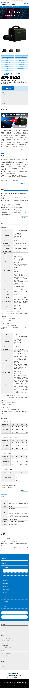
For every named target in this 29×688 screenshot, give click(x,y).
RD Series (5, 583)
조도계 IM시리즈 (5, 645)
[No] (27, 683)
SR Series (5, 574)
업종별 (4, 597)
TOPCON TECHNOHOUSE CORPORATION (8, 3)
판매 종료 (3, 658)
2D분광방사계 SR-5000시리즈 (7, 643)
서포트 (2, 650)
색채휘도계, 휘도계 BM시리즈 (7, 640)
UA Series (5, 577)
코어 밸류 (3, 630)
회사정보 (3, 624)
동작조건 (5, 101)
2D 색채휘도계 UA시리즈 (6, 641)
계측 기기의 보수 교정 (6, 653)
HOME (2, 6)
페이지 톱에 (25, 149)
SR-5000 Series (7, 570)
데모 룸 (4, 606)
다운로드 (14, 617)
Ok (14, 685)
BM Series (5, 580)
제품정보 (3, 635)
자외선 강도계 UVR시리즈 (6, 647)
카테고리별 (5, 567)
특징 (4, 94)
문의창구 (3, 664)
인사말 (3, 628)
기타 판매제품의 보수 (6, 655)
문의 (14, 612)
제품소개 (5, 92)
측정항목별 (5, 601)
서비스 (2, 661)
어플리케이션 (6, 592)
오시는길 (3, 632)
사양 (4, 99)
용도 (4, 97)
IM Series (5, 586)
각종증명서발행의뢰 (5, 656)
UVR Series (6, 589)
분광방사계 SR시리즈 (6, 638)
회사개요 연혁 (4, 627)
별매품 (4, 103)
